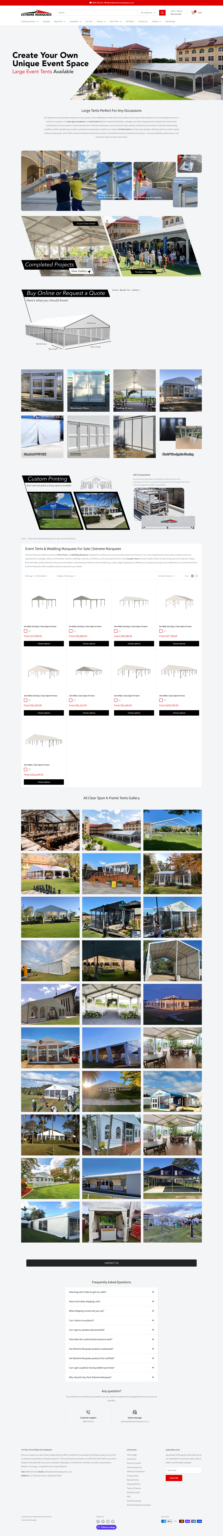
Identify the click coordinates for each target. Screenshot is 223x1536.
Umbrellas (74, 21)
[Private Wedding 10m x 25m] (172, 1222)
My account (176, 14)
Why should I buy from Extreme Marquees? (90, 1377)
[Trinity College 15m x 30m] (172, 830)
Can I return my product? (81, 1320)
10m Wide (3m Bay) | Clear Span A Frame (131, 626)
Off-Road (130, 21)
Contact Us (143, 21)
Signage (46, 21)
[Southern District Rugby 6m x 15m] (111, 1178)
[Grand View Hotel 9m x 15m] (50, 1134)
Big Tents (58, 21)
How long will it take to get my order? (87, 1291)
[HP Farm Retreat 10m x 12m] (50, 917)
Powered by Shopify (28, 1520)
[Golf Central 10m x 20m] (111, 960)
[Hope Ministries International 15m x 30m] (50, 960)
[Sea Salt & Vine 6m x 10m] (172, 917)
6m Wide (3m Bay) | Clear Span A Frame (40, 626)
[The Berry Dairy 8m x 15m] (50, 1047)
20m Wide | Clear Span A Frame (172, 695)
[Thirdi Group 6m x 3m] (111, 873)
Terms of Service (134, 1488)
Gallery (155, 21)
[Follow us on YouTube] (108, 1521)
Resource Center (134, 1463)
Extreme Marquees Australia (139, 1505)
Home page (132, 1454)
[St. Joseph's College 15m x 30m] (111, 830)
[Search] (162, 13)
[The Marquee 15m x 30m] (50, 1178)
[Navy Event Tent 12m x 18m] (172, 960)
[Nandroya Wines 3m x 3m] (111, 1222)
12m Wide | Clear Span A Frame (82, 695)
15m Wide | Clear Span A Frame (127, 695)
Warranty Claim (133, 1492)
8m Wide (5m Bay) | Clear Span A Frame (175, 626)
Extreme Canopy (134, 1500)
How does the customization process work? (90, 1339)
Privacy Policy (133, 1475)
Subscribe (174, 1478)
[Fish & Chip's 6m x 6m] (111, 917)
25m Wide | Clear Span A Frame (37, 765)
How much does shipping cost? (84, 1301)
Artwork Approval (134, 1467)
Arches (100, 21)
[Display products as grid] (192, 576)
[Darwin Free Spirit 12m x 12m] (111, 1134)
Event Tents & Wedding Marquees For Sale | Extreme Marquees (51, 538)
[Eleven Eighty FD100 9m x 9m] (50, 830)
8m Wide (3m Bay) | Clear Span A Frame (85, 626)
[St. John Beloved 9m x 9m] (50, 1004)
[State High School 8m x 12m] (172, 1178)
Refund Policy (133, 1479)
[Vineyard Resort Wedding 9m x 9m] (111, 1004)
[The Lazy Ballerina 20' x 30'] (172, 873)
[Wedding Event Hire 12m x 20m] (172, 1004)
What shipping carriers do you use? (86, 1310)
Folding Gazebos (28, 21)
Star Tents (114, 21)
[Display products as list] (197, 576)
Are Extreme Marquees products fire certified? (91, 1358)
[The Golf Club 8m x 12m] (50, 1091)
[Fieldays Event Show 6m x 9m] (172, 1091)
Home (23, 538)
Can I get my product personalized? (87, 1329)
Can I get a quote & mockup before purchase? (91, 1367)
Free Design (170, 21)
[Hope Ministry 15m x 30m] (111, 1047)
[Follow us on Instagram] (103, 1521)
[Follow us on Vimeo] (113, 1521)
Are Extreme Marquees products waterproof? (91, 1348)
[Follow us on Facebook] (98, 1521)
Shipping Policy (133, 1484)
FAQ (128, 1496)
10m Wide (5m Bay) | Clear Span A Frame (40, 695)
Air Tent (89, 21)
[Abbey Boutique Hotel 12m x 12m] (50, 873)
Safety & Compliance (136, 1471)
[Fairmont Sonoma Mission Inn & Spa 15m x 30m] (111, 1091)
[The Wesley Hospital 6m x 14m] (172, 1047)
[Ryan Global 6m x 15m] (50, 1222)
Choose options (44, 643)
